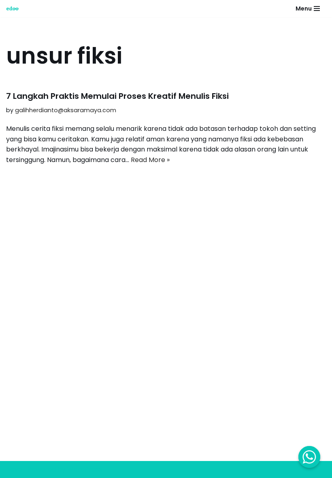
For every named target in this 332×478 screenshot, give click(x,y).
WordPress (84, 469)
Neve (14, 469)
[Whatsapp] (309, 457)
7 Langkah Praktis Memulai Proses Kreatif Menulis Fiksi (117, 96)
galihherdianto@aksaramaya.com (65, 110)
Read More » (150, 159)
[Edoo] (14, 8)
